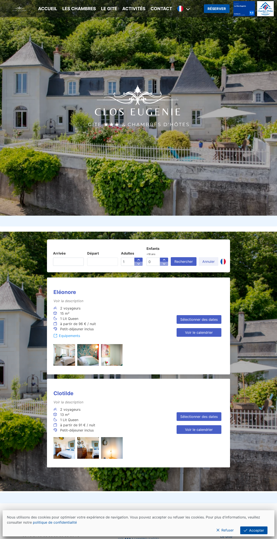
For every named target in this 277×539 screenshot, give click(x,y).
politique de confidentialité (55, 522)
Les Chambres (79, 8)
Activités (133, 8)
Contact (161, 8)
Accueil (47, 8)
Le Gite (109, 8)
